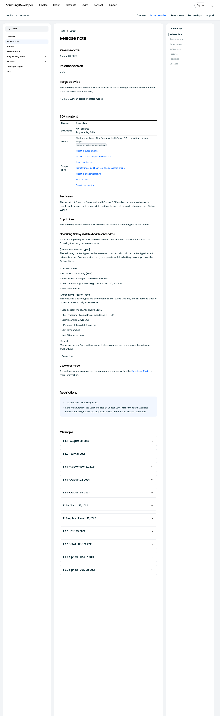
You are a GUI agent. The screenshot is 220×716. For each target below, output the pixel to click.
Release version (176, 39)
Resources (176, 16)
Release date (176, 34)
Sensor (23, 16)
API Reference (13, 51)
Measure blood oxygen (87, 151)
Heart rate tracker (84, 162)
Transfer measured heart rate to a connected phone (100, 168)
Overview (142, 16)
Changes (174, 64)
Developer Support (15, 66)
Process (10, 46)
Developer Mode (140, 371)
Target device (176, 44)
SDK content (175, 49)
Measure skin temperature (88, 174)
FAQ (8, 71)
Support (113, 5)
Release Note (13, 41)
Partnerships (195, 16)
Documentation (158, 16)
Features (173, 54)
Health (9, 16)
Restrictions (175, 59)
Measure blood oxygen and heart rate (93, 156)
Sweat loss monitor (85, 185)
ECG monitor (82, 179)
